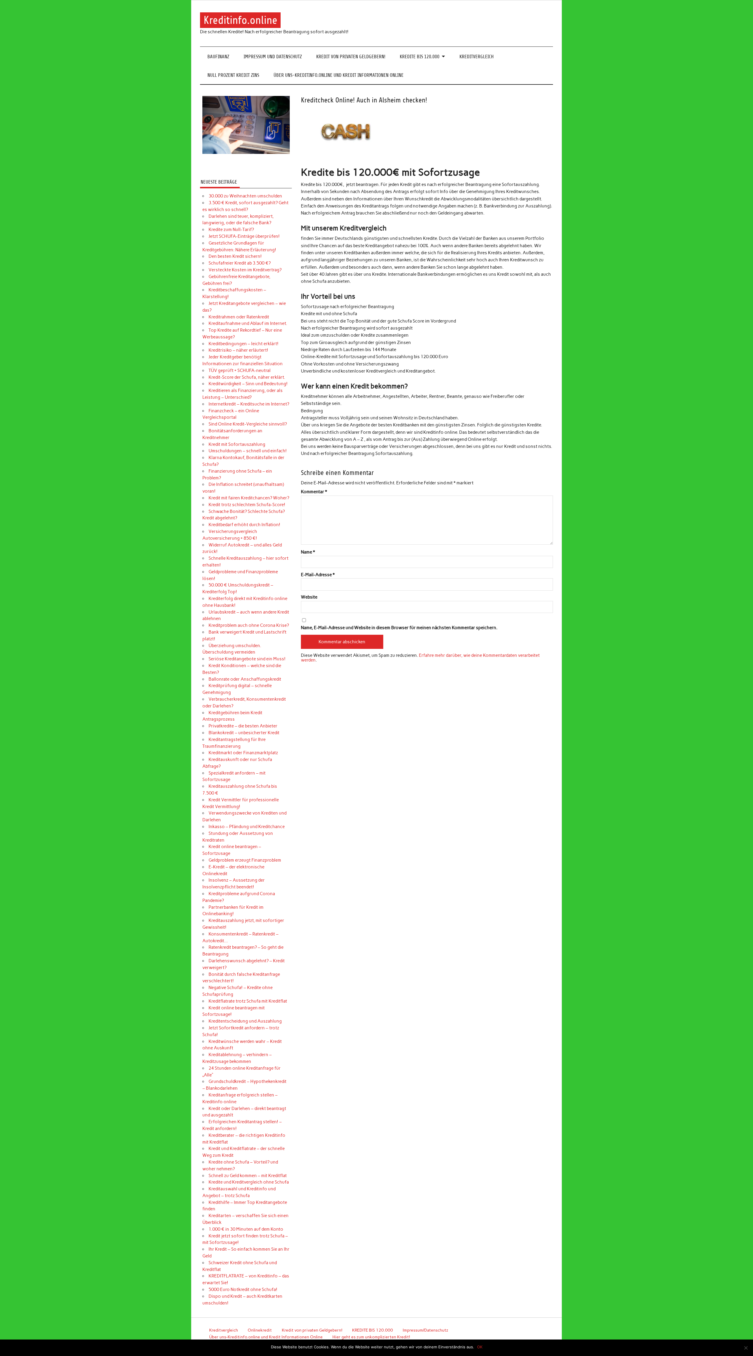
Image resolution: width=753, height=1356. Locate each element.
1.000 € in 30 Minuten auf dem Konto (246, 1229)
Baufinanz (218, 56)
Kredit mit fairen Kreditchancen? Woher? (249, 498)
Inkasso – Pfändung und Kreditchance (247, 826)
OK (479, 1347)
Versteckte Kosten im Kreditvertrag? (245, 269)
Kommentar (314, 492)
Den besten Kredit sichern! (235, 256)
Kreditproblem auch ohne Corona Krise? (249, 625)
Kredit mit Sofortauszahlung (237, 444)
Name (308, 552)
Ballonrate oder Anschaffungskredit (245, 679)
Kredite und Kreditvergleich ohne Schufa (249, 1182)
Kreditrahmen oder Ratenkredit (239, 317)
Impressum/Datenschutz (425, 1330)
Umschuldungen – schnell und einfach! (248, 450)
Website (309, 597)
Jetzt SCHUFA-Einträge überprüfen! (244, 236)
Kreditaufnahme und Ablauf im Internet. (248, 323)
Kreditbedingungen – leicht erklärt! (244, 343)
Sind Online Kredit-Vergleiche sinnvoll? (248, 424)
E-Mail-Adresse (318, 575)
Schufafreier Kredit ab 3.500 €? (240, 263)
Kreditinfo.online (240, 20)
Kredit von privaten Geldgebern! (350, 56)
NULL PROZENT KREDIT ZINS (233, 75)
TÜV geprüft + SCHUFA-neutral (240, 370)
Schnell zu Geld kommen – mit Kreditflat (248, 1175)
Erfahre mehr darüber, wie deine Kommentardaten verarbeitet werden (420, 657)
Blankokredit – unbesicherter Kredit (244, 732)
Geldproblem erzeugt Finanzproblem (245, 860)
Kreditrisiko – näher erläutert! (238, 350)
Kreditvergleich (476, 56)
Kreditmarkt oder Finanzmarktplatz (243, 752)
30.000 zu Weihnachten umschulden (245, 196)
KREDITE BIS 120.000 (419, 56)
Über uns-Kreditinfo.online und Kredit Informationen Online (339, 75)
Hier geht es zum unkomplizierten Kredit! (371, 1337)
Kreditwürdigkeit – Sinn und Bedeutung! (248, 383)
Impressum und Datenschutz (273, 56)
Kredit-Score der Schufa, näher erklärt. (247, 377)
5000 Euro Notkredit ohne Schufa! (243, 1289)
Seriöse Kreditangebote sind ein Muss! (247, 659)
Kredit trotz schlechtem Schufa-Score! (247, 504)
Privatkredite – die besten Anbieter (243, 726)
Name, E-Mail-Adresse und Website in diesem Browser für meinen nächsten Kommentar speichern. (399, 628)
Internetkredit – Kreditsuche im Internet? (249, 404)
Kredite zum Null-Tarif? (231, 229)
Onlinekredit (260, 1330)
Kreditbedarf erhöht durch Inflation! (244, 524)
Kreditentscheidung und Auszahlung (245, 1021)
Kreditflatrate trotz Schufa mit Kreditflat (248, 1001)
